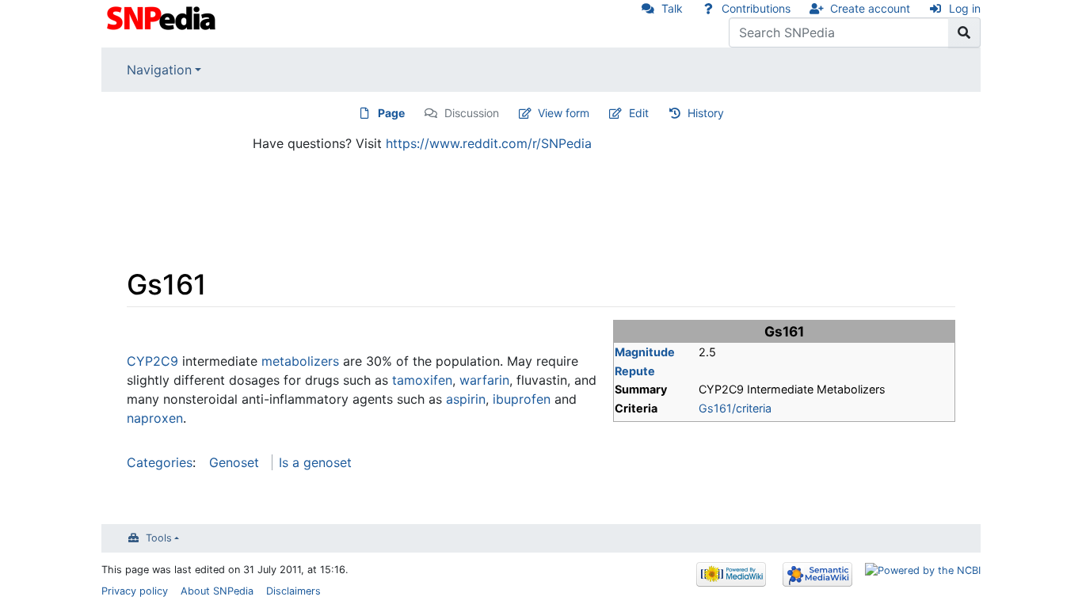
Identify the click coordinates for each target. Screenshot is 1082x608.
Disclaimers (293, 591)
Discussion (471, 113)
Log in (965, 8)
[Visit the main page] (162, 17)
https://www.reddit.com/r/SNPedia (489, 143)
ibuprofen (522, 399)
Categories (159, 462)
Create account (870, 8)
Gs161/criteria (735, 408)
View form (563, 113)
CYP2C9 (152, 361)
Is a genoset (315, 462)
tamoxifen (422, 380)
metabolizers (300, 361)
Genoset (234, 462)
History (706, 113)
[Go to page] (964, 32)
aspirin (466, 399)
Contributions (756, 8)
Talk (672, 8)
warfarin (484, 380)
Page (391, 113)
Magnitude (645, 352)
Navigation (159, 70)
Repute (635, 371)
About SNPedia (217, 591)
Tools (159, 538)
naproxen (155, 418)
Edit (639, 113)
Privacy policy (134, 591)
